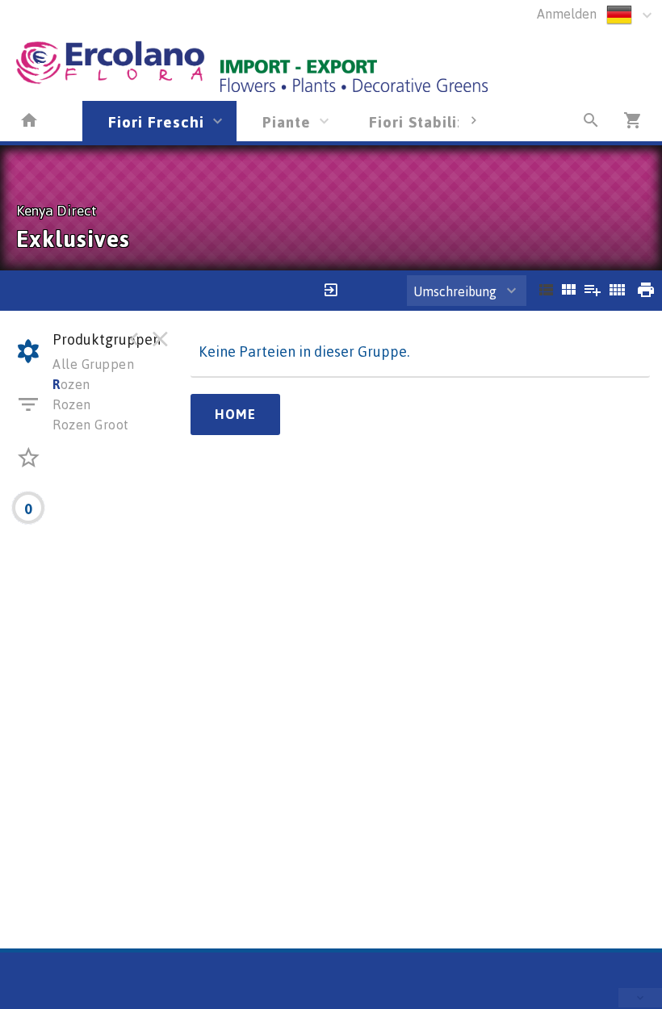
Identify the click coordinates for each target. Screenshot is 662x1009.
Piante (286, 121)
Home (235, 414)
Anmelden (567, 14)
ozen (71, 384)
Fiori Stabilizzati (432, 121)
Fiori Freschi (156, 121)
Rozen (71, 404)
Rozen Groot (90, 425)
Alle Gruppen (93, 364)
